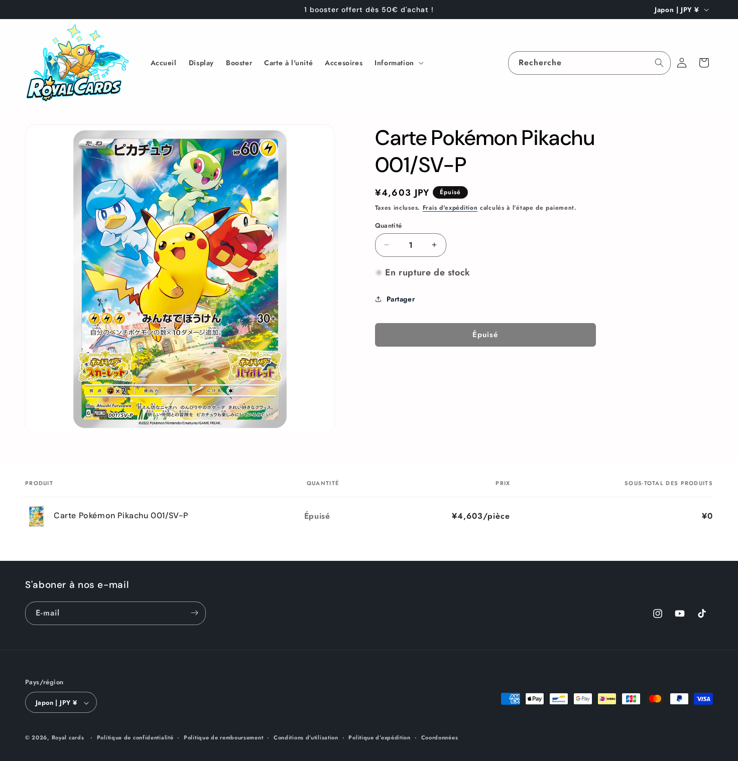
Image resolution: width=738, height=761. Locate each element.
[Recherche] (659, 63)
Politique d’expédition (379, 737)
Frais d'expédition (450, 207)
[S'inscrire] (194, 613)
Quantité (388, 225)
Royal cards (68, 738)
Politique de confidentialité (135, 737)
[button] (398, 62)
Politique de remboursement (223, 737)
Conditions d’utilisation (306, 737)
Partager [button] (401, 299)
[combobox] (589, 63)
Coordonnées (439, 737)
